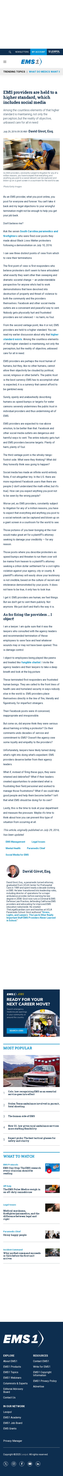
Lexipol (24, 1454)
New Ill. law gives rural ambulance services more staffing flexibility (33, 1127)
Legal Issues (38, 841)
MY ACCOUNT (38, 52)
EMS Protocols (10, 1164)
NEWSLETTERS (22, 52)
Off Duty (7, 1186)
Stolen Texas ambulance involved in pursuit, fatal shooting (34, 1105)
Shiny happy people (14, 1234)
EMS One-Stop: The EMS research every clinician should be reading (22, 1170)
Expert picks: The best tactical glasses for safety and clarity (32, 1139)
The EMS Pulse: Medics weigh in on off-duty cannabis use (21, 1191)
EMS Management (15, 841)
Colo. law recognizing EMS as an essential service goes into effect (32, 1093)
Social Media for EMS (17, 854)
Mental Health (13, 848)
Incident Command (13, 1249)
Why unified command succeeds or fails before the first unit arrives (22, 1256)
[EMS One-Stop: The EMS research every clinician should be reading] (52, 1167)
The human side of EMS (21, 1116)
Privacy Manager (12, 1440)
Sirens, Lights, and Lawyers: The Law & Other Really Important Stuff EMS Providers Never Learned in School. (31, 916)
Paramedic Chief (36, 848)
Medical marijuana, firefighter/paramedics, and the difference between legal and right (21, 1214)
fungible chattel (31, 662)
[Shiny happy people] (52, 1234)
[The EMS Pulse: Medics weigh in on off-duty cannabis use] (52, 1189)
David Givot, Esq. (41, 131)
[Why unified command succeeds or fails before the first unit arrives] (52, 1252)
